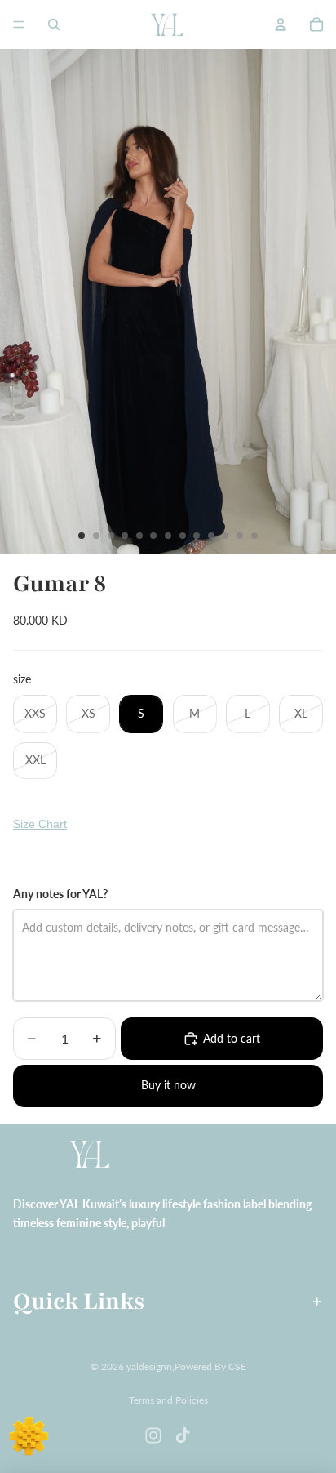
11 (225, 535)
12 (239, 535)
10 (211, 535)
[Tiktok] (182, 1435)
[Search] (54, 24)
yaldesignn (149, 1366)
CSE (237, 1366)
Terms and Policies (168, 1400)
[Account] (280, 24)
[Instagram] (153, 1435)
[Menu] (19, 24)
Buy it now (168, 1085)
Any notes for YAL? (60, 894)
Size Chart (40, 823)
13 (254, 535)
